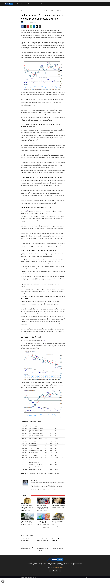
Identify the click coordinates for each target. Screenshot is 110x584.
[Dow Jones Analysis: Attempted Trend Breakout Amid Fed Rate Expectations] (43, 501)
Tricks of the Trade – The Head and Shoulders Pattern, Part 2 (43, 540)
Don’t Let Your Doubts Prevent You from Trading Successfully (42, 549)
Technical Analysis (24, 503)
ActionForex (26, 22)
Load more (43, 530)
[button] (3, 581)
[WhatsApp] (31, 26)
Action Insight (26, 10)
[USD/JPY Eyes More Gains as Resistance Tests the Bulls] (58, 516)
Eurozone (38, 473)
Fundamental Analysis (56, 503)
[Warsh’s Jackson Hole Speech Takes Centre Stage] (27, 516)
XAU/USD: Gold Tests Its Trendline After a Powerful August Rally (27, 507)
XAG (58, 473)
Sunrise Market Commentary (58, 505)
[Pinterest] (28, 26)
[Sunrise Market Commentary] (58, 501)
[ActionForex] (22, 22)
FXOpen (22, 510)
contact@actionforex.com (57, 567)
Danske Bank (23, 524)
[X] (20, 1)
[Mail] (53, 571)
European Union (32, 473)
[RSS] (18, 1)
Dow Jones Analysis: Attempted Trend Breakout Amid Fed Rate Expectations (43, 507)
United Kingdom (50, 473)
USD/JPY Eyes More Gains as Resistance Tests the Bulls (58, 523)
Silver (45, 473)
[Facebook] (17, 1)
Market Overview (33, 10)
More (44, 340)
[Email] (37, 26)
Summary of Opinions (26, 210)
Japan (42, 473)
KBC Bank (54, 507)
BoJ (25, 473)
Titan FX (53, 526)
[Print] (40, 26)
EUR (27, 473)
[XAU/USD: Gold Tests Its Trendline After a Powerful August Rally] (27, 501)
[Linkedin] (34, 26)
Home (22, 10)
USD (55, 473)
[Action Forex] (7, 4)
